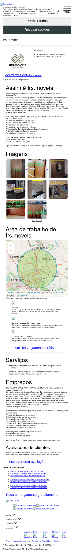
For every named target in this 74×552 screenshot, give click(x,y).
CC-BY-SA (58, 292)
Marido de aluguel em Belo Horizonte (26, 471)
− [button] (11, 250)
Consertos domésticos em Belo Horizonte (28, 473)
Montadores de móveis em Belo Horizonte (28, 481)
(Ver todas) (37, 221)
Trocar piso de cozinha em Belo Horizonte (28, 488)
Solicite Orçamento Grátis (34, 348)
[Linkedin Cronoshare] (43, 509)
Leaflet (10, 292)
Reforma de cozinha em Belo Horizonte (27, 475)
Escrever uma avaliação (27, 462)
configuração (41, 13)
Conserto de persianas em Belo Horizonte (28, 485)
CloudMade (22, 295)
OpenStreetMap (33, 292)
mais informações (26, 15)
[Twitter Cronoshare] (23, 509)
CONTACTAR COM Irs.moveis (23, 75)
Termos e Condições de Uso (18, 541)
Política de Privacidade (42, 541)
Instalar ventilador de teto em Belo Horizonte (30, 479)
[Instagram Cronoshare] (24, 506)
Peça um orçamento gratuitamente (32, 495)
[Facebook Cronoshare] (47, 506)
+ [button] (11, 245)
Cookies (57, 541)
